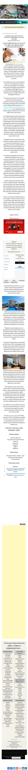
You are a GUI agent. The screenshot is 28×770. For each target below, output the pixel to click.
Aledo (19, 657)
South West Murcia (20, 652)
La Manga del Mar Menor (8, 664)
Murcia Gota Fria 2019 (14, 745)
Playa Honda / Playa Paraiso (8, 682)
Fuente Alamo (20, 665)
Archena (8, 707)
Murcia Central (8, 700)
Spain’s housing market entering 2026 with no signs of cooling (14, 107)
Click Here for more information (14, 13)
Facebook (21, 280)
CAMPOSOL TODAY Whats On (14, 741)
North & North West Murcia (20, 680)
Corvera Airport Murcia (14, 744)
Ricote (7, 724)
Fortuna (20, 691)
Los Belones (8, 672)
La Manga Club (7, 661)
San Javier (7, 688)
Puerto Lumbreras (20, 674)
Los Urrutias (8, 675)
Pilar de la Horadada (8, 680)
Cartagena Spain (14, 742)
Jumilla (19, 693)
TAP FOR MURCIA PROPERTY (14, 27)
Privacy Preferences (16, 757)
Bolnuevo (20, 660)
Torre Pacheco (8, 697)
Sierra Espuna (20, 676)
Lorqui (7, 716)
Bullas (19, 684)
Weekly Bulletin (14, 747)
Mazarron (19, 671)
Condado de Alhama (19, 663)
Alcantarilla (8, 705)
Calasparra (19, 685)
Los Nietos (7, 674)
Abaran (8, 704)
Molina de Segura (8, 718)
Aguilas (20, 655)
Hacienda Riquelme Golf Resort (7, 714)
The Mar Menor (7, 651)
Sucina (7, 726)
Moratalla (19, 695)
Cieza (19, 690)
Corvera (8, 710)
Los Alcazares (8, 671)
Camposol (19, 662)
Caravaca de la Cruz (19, 687)
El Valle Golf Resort (7, 712)
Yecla (20, 698)
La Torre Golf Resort (8, 668)
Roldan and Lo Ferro (7, 686)
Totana (19, 677)
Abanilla (8, 702)
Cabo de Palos (8, 654)
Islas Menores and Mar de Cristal (8, 659)
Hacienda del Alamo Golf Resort (19, 667)
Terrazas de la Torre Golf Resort (7, 695)
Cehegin (20, 688)
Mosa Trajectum (8, 720)
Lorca (19, 669)
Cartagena (18, 64)
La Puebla (8, 666)
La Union (8, 669)
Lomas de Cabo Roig (20, 736)
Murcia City (8, 721)
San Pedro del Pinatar (8, 690)
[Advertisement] (14, 582)
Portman (8, 685)
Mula (20, 696)
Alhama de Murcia (20, 658)
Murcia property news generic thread (14, 746)
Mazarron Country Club (19, 723)
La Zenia (20, 735)
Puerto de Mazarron (20, 673)
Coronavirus (14, 743)
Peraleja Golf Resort (8, 723)
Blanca (7, 709)
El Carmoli (7, 657)
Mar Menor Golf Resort (8, 678)
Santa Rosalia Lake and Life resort (7, 692)
